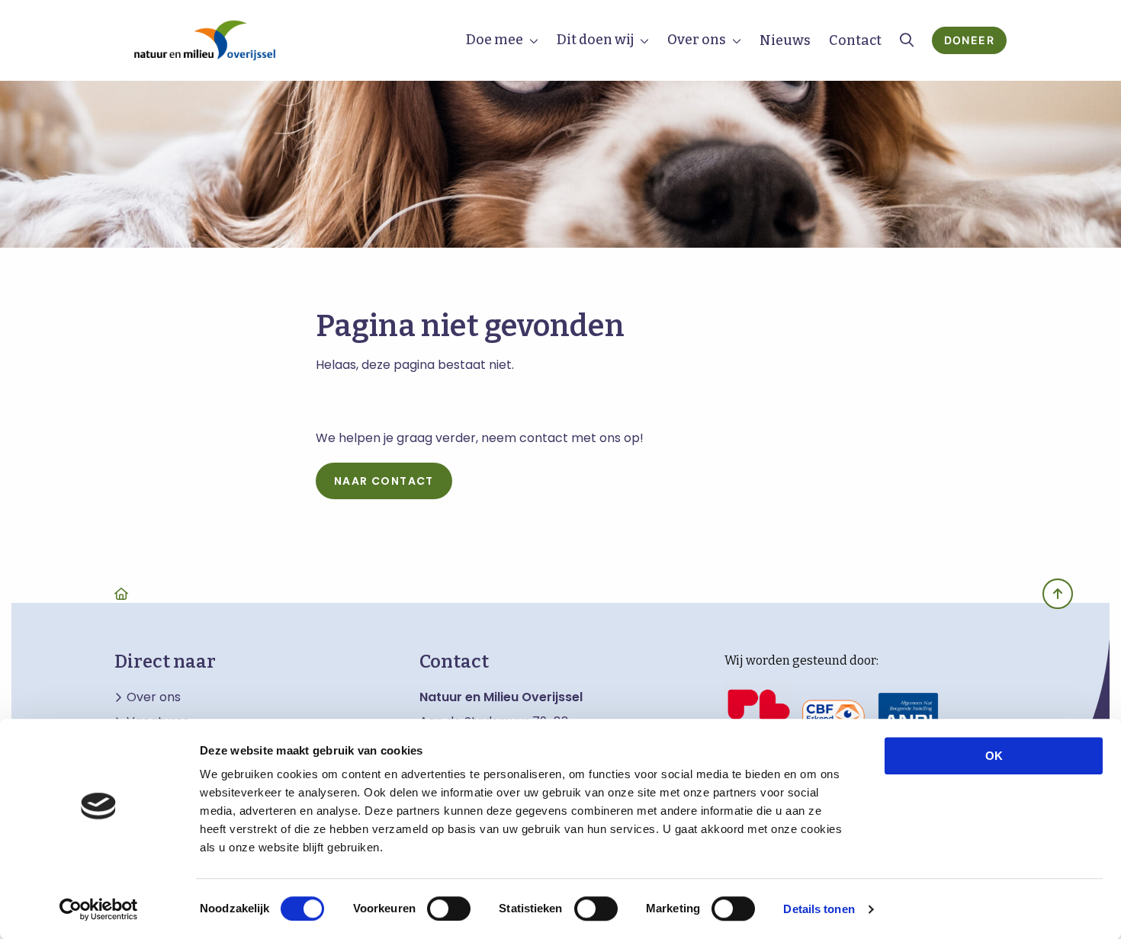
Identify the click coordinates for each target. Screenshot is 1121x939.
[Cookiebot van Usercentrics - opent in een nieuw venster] (98, 909)
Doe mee (494, 39)
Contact (855, 40)
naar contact (384, 481)
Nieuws (785, 40)
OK (994, 755)
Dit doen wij (595, 39)
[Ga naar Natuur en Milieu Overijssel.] (121, 593)
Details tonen (818, 908)
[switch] (449, 908)
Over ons (696, 39)
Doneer (969, 40)
